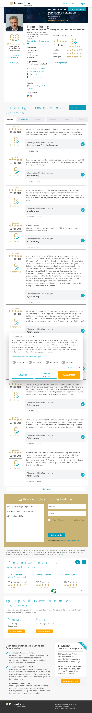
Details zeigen (72, 368)
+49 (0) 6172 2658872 (37, 69)
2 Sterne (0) (67, 119)
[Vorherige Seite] (77, 562)
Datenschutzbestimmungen (31, 356)
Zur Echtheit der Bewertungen (14, 56)
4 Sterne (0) (38, 119)
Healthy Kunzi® (70, 574)
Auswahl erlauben (46, 374)
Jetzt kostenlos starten (70, 681)
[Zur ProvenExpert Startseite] (21, 4)
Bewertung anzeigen (60, 63)
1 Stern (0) (81, 119)
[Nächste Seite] (84, 562)
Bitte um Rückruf (57, 520)
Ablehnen (23, 375)
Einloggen (82, 4)
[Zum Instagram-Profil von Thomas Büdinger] (31, 97)
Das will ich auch (69, 3)
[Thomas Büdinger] (14, 22)
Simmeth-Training (43, 574)
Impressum (16, 356)
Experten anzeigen (16, 631)
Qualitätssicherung (73, 704)
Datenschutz (58, 706)
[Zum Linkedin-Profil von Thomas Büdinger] (28, 97)
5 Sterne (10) (23, 119)
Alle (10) (10, 119)
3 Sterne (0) (53, 119)
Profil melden (59, 554)
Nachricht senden (56, 535)
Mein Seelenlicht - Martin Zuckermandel (17, 575)
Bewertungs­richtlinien (61, 704)
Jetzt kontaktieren (78, 9)
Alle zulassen (69, 375)
